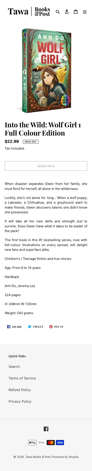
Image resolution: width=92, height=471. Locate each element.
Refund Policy (20, 390)
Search (14, 366)
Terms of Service (22, 378)
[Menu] (84, 11)
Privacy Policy (20, 401)
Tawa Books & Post (38, 457)
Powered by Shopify (65, 457)
